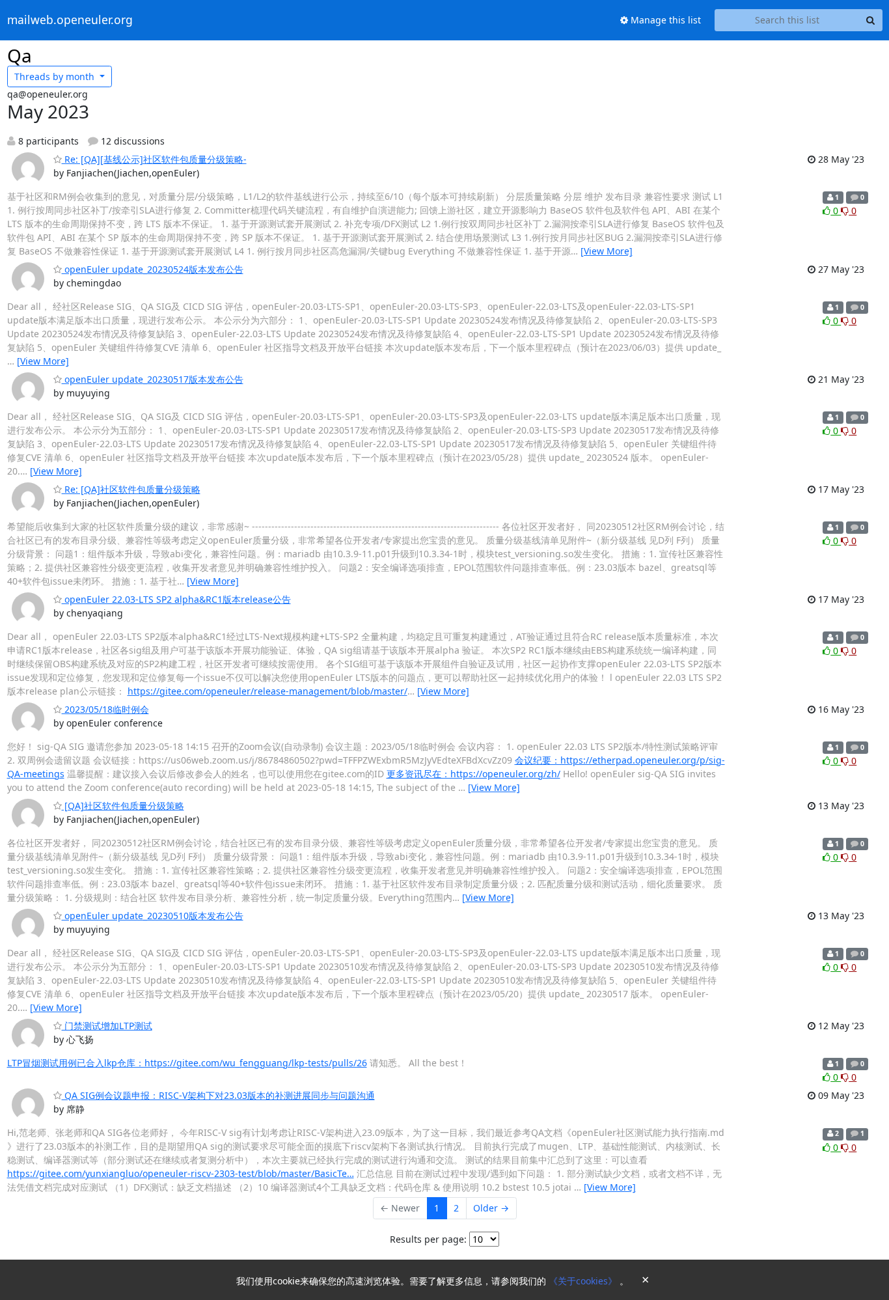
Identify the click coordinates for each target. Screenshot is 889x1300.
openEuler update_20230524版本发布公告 (152, 269)
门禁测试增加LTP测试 (107, 1025)
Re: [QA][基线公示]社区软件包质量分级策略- (154, 159)
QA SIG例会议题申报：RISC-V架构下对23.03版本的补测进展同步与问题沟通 (218, 1095)
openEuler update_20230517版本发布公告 (152, 379)
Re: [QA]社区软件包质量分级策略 (131, 489)
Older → (491, 1208)
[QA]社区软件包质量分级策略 (123, 805)
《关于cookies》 (584, 1281)
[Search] (870, 20)
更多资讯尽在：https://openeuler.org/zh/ (473, 774)
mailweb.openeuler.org (70, 20)
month (55, 76)
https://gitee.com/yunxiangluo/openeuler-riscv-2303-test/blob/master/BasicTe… (180, 1173)
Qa (19, 55)
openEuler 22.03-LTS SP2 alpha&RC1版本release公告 (176, 599)
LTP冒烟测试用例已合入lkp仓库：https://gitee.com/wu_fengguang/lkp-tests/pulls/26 (187, 1063)
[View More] (607, 251)
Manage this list (664, 20)
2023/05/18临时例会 (105, 709)
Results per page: (428, 1239)
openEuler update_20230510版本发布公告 (152, 915)
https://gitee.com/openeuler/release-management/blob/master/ (267, 691)
